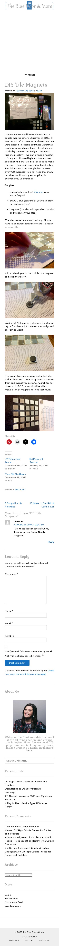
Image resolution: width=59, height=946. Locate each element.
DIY (23, 489)
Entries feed (11, 898)
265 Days (10, 792)
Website (9, 635)
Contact (29, 940)
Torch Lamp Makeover (27, 826)
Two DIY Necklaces (15, 474)
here (29, 750)
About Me (44, 940)
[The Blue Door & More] (29, 5)
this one (38, 192)
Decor (18, 489)
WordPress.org (13, 906)
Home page (14, 940)
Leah (39, 90)
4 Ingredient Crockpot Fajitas (33, 848)
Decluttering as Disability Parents (23, 788)
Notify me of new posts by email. (23, 656)
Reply (51, 542)
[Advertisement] (29, 41)
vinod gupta (11, 851)
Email (9, 623)
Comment (11, 574)
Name (9, 611)
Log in (8, 895)
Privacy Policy (29, 937)
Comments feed (14, 902)
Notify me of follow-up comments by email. (28, 651)
